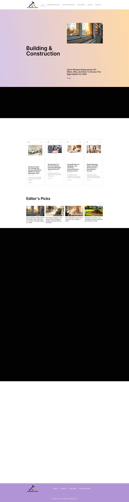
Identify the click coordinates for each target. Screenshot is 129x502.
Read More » (69, 78)
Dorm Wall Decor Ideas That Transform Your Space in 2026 (74, 219)
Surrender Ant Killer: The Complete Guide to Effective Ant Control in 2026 (94, 219)
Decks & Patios (81, 4)
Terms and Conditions (84, 488)
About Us (90, 4)
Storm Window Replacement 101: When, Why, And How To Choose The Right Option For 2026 (84, 71)
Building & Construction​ (53, 4)
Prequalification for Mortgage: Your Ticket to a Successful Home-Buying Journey (73, 168)
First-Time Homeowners (68, 4)
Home (42, 4)
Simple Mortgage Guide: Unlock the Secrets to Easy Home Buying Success (92, 168)
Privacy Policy (72, 488)
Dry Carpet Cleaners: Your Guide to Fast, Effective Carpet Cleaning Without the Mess (54, 220)
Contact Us (98, 4)
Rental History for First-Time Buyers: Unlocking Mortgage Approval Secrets (54, 167)
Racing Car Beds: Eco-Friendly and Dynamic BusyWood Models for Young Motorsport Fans (34, 170)
